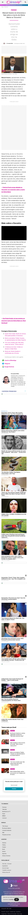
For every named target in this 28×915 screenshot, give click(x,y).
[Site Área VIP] (14, 2)
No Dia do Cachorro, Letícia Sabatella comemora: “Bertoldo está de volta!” (17, 734)
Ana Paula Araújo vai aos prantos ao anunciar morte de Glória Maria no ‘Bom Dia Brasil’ (13, 321)
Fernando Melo (10, 43)
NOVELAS (3, 822)
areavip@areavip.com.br (14, 904)
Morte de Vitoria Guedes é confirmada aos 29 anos (12, 352)
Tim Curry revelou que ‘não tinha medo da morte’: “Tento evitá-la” (14, 343)
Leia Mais (11, 899)
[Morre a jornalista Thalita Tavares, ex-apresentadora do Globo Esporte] (5, 751)
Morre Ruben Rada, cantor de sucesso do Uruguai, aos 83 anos (17, 773)
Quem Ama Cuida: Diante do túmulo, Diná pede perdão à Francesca (15, 334)
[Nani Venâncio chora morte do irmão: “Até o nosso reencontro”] (5, 741)
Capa (2, 7)
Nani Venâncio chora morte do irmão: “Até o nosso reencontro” (17, 744)
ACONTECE (3, 839)
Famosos (6, 7)
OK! (17, 899)
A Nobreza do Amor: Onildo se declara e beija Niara (14, 348)
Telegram (7, 363)
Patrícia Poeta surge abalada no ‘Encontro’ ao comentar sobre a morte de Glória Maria (13, 190)
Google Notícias (9, 367)
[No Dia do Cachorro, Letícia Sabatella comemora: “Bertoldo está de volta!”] (5, 732)
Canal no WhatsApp (10, 360)
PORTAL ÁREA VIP (5, 860)
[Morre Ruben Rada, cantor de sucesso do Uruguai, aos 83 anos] (5, 770)
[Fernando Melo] (4, 43)
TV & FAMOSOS (4, 803)
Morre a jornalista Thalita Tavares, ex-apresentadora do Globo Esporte (15, 339)
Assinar (14, 788)
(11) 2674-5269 (14, 905)
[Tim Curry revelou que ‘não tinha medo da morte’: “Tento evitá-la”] (5, 761)
